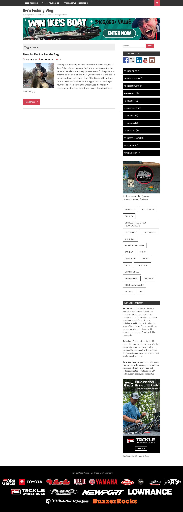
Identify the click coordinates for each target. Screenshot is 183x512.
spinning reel (132, 271)
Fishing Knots (129, 93)
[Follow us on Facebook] (126, 60)
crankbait (130, 238)
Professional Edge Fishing (76, 3)
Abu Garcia (130, 209)
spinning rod (131, 278)
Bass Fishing (148, 209)
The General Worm (134, 284)
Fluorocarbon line (134, 245)
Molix (143, 252)
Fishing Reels (129, 115)
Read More (30, 101)
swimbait (149, 278)
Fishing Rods (129, 123)
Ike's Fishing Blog (38, 10)
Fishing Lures (129, 108)
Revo (127, 265)
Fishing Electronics (132, 78)
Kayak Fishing (129, 145)
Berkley (129, 216)
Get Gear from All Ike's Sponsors (136, 195)
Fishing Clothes (130, 71)
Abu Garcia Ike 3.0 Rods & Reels (136, 455)
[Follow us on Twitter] (132, 60)
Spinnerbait (142, 265)
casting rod (150, 232)
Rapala (146, 258)
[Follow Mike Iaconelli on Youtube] (145, 60)
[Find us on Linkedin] (139, 60)
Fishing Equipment (131, 86)
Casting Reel (131, 232)
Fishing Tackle (129, 130)
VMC (141, 291)
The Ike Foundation (51, 3)
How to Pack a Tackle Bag (41, 54)
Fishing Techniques (132, 138)
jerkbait (129, 252)
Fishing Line (128, 101)
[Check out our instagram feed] (152, 60)
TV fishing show (130, 153)
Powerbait (130, 258)
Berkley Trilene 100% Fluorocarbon (135, 224)
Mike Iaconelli (31, 3)
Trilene (129, 291)
